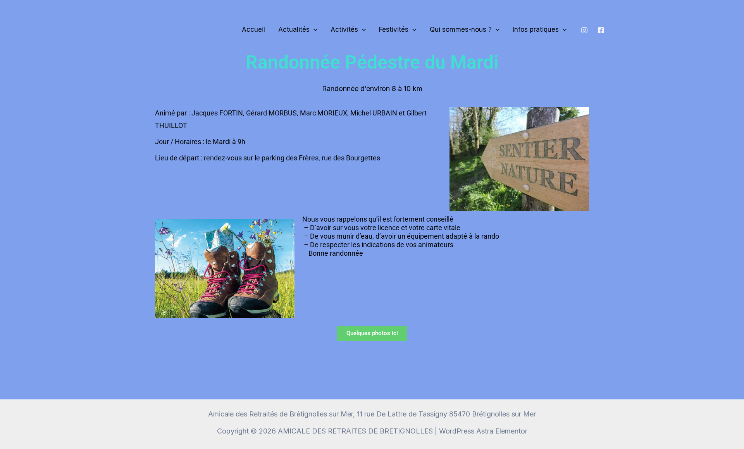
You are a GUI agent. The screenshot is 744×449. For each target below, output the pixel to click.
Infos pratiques (536, 29)
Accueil (253, 29)
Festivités (393, 29)
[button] (313, 29)
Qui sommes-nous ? (461, 29)
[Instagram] (584, 30)
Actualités (294, 29)
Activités (344, 29)
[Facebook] (601, 30)
